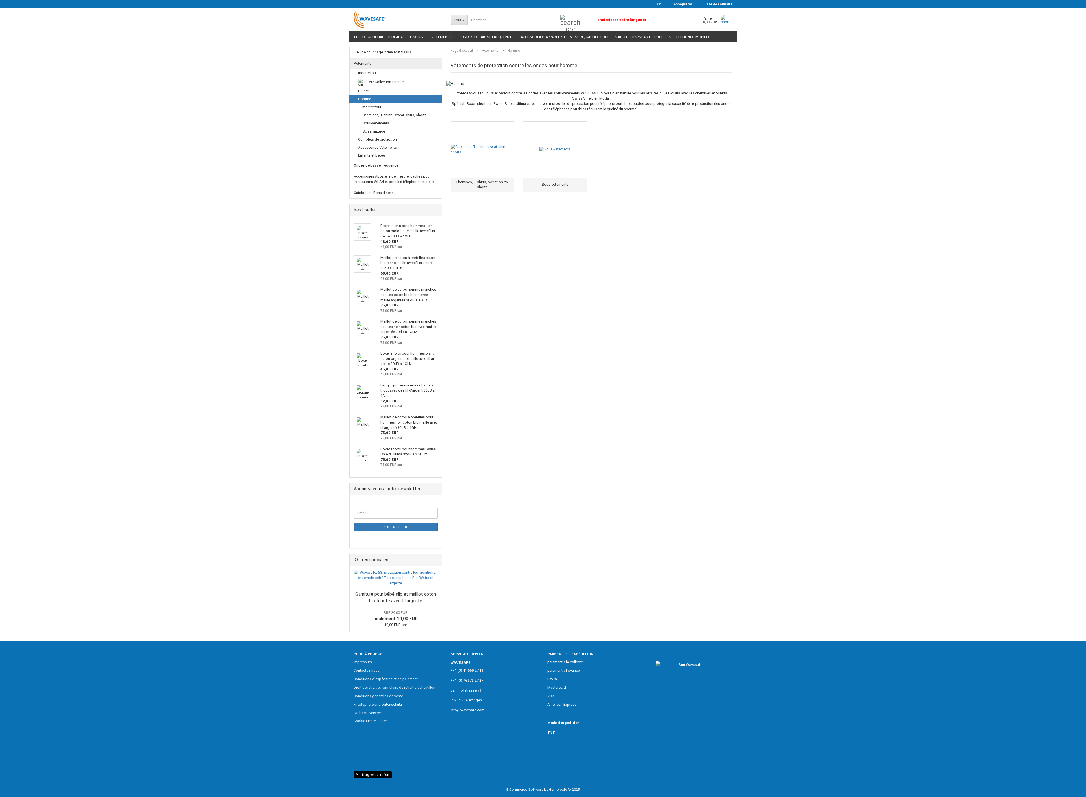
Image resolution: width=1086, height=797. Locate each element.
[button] (657, 4)
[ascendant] (1070, 788)
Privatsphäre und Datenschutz (378, 704)
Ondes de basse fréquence (486, 37)
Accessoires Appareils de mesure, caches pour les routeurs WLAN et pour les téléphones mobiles (616, 37)
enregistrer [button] (682, 4)
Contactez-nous (367, 670)
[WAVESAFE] (398, 19)
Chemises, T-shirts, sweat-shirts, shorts (394, 115)
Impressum (363, 662)
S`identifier (395, 527)
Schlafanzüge (373, 131)
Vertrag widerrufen (372, 775)
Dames (364, 91)
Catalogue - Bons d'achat (374, 193)
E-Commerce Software (524, 789)
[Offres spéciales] (436, 560)
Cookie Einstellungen (371, 721)
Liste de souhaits (717, 4)
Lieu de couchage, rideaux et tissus (388, 37)
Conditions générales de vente (378, 696)
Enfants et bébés (372, 155)
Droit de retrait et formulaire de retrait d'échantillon (394, 687)
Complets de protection (377, 139)
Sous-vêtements (375, 123)
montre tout (367, 73)
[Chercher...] (565, 20)
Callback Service (367, 713)
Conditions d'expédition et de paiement (386, 679)
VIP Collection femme (386, 82)
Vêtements (442, 37)
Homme (364, 99)
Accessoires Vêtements (377, 147)
